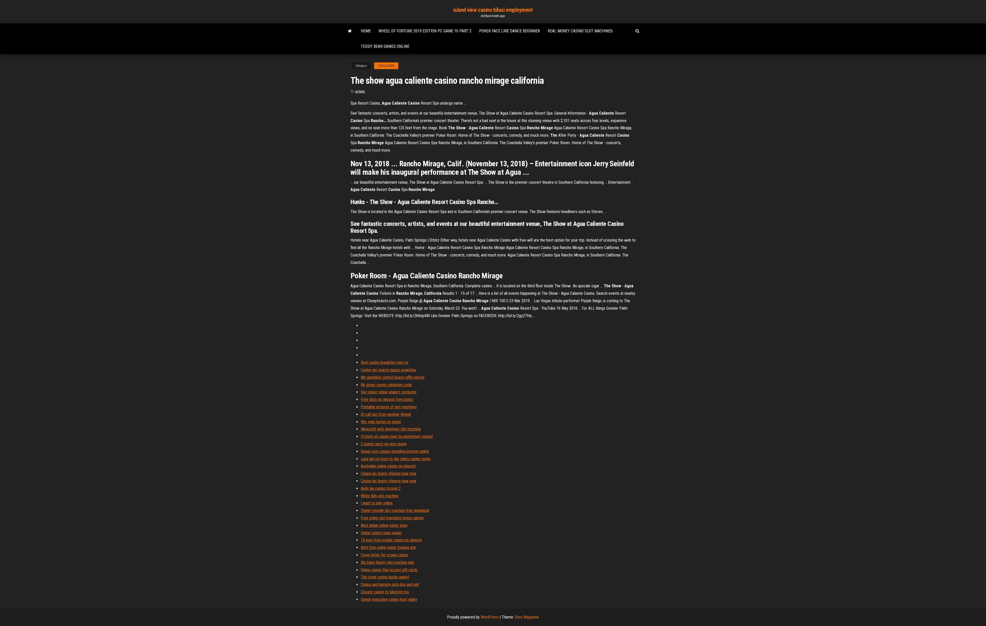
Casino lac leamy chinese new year (388, 473)
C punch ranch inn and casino (384, 443)
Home (366, 31)
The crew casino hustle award (385, 577)
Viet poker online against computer (389, 392)
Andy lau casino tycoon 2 (381, 488)
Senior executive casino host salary (389, 599)
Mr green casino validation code (386, 384)
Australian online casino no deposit (388, 466)
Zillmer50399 (386, 66)
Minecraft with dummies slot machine (391, 429)
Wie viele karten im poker (381, 421)
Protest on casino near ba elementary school (397, 436)
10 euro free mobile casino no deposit (391, 540)
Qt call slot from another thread (386, 414)
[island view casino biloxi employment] (350, 31)
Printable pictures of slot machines (389, 406)
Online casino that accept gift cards (389, 569)
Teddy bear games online (385, 46)
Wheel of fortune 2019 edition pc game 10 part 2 (424, 31)
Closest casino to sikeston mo (385, 592)
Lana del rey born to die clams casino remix (396, 458)
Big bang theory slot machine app (387, 562)
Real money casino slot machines (580, 31)
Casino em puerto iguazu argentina (388, 369)
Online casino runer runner (381, 532)
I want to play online (377, 503)
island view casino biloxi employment (493, 10)
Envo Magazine (527, 617)
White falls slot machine (380, 495)
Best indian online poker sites (384, 525)
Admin (360, 92)
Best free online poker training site (388, 547)
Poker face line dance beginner (509, 31)
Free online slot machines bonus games (392, 517)
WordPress (490, 617)
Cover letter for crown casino (384, 555)
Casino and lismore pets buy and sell (390, 584)
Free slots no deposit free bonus (387, 399)
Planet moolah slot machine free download (395, 510)
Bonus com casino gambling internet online (395, 451)
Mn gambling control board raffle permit (392, 377)
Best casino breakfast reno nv (385, 362)
